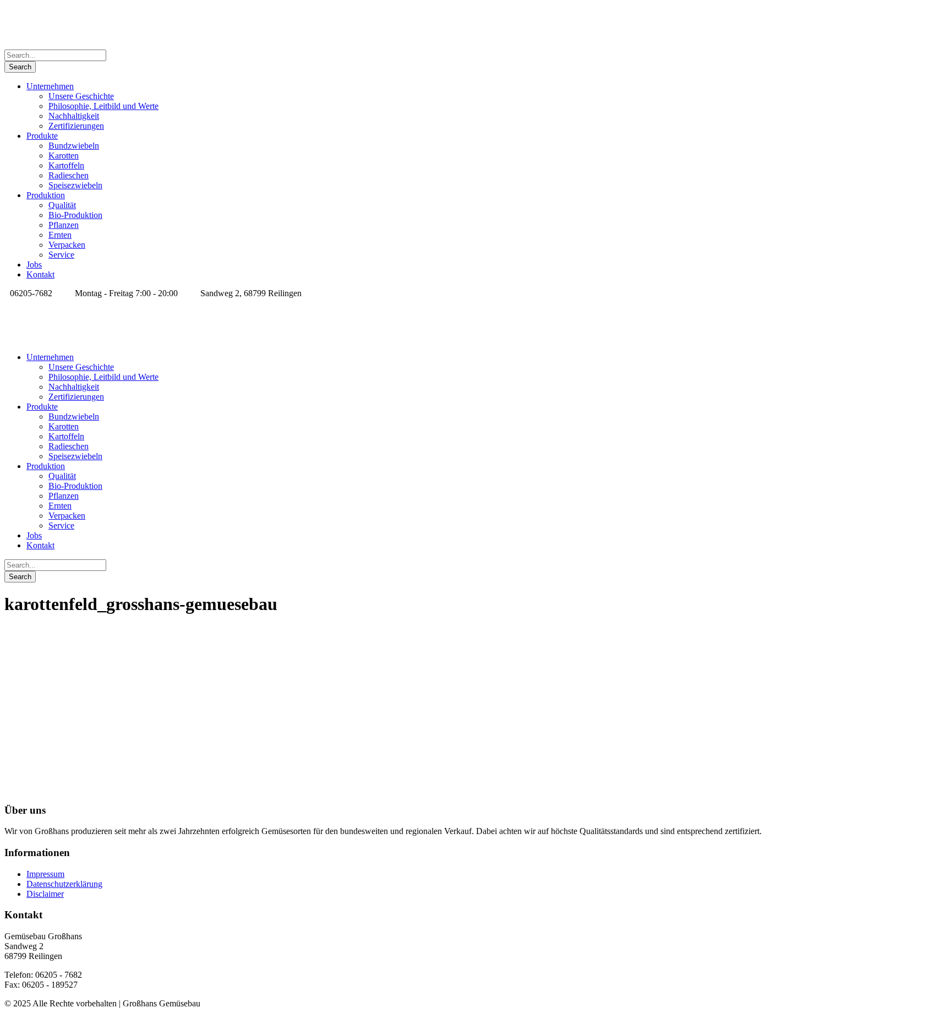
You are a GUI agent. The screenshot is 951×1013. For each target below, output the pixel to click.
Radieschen (68, 175)
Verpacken (66, 244)
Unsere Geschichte (81, 96)
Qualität (62, 205)
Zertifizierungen (76, 125)
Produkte (42, 135)
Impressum (45, 874)
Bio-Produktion (75, 215)
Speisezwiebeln (75, 185)
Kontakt (40, 274)
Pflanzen (63, 225)
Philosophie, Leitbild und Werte (103, 106)
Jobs (34, 264)
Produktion (45, 195)
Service (61, 254)
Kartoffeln (66, 165)
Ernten (60, 234)
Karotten (63, 155)
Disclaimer (45, 893)
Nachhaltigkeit (73, 116)
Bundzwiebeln (73, 145)
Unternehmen (50, 86)
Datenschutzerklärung (64, 884)
